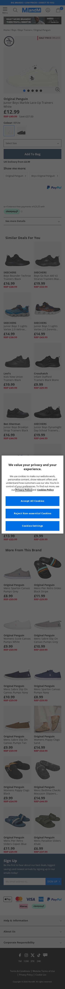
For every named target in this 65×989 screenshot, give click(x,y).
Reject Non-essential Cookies (32, 513)
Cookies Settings (32, 525)
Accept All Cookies (32, 501)
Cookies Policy (45, 489)
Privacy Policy (24, 489)
